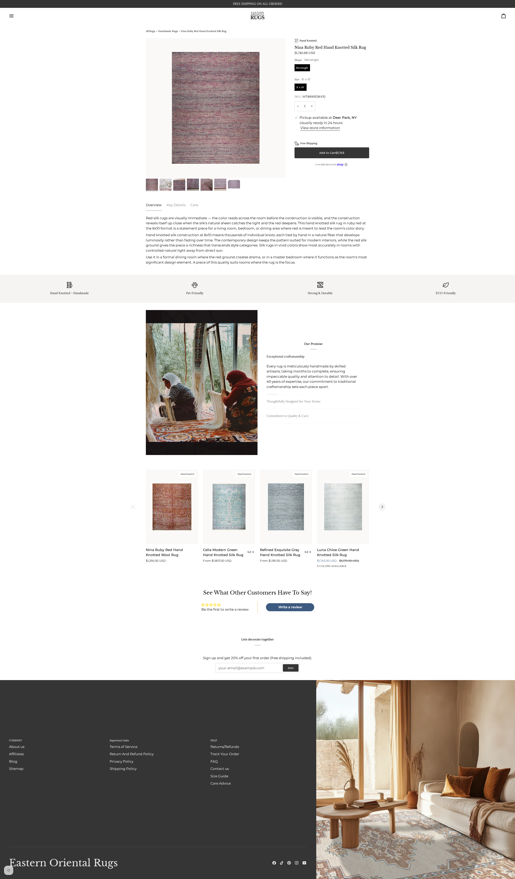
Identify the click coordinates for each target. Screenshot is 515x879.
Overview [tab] (154, 205)
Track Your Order (224, 754)
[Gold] (334, 567)
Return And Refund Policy (132, 754)
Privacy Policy (121, 761)
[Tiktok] (281, 863)
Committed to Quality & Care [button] (287, 416)
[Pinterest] (289, 863)
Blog (13, 761)
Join (291, 668)
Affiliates (16, 754)
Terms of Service (123, 747)
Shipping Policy (123, 769)
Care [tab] (194, 205)
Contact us (219, 769)
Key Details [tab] (176, 205)
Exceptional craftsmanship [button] (285, 356)
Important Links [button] (119, 740)
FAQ (214, 761)
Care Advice (220, 783)
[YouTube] (304, 863)
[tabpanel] (257, 240)
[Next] (382, 507)
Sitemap (16, 769)
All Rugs (150, 31)
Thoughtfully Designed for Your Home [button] (293, 401)
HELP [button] (213, 740)
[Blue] (319, 567)
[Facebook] (274, 863)
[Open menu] (15, 16)
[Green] (327, 567)
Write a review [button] (290, 607)
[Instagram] (297, 863)
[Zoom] (215, 108)
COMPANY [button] (15, 740)
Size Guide (219, 776)
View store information (320, 128)
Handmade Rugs (168, 31)
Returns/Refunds (224, 747)
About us (16, 747)
